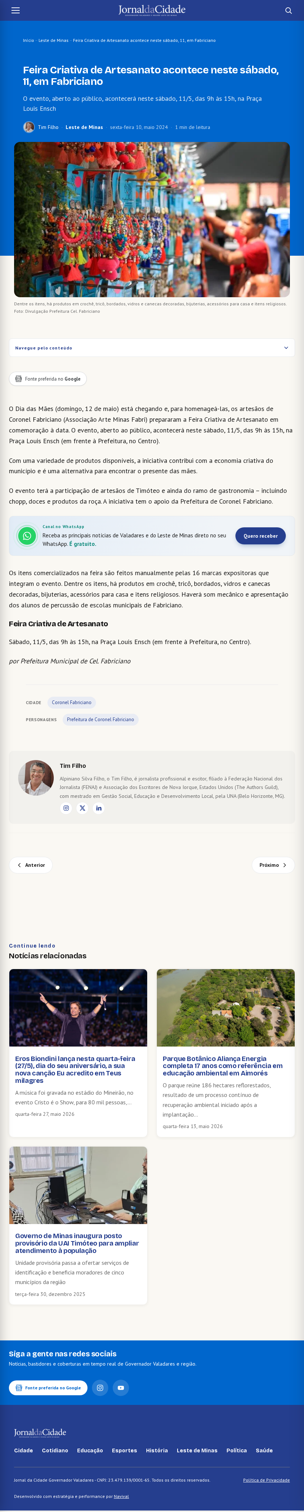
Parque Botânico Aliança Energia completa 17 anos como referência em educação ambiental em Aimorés (222, 1066)
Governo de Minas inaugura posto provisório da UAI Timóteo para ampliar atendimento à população (77, 1243)
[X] (82, 808)
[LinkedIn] (98, 808)
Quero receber (261, 536)
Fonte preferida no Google (53, 1387)
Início (28, 40)
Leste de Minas (54, 40)
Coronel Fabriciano (72, 702)
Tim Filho (48, 127)
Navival (121, 1496)
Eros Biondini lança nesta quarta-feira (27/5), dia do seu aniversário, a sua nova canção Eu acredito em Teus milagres (75, 1070)
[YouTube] (121, 1388)
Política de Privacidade (266, 1480)
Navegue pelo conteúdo (43, 348)
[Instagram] (66, 808)
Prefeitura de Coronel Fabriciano (100, 719)
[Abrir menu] (15, 10)
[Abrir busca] (288, 10)
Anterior (35, 865)
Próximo (269, 865)
